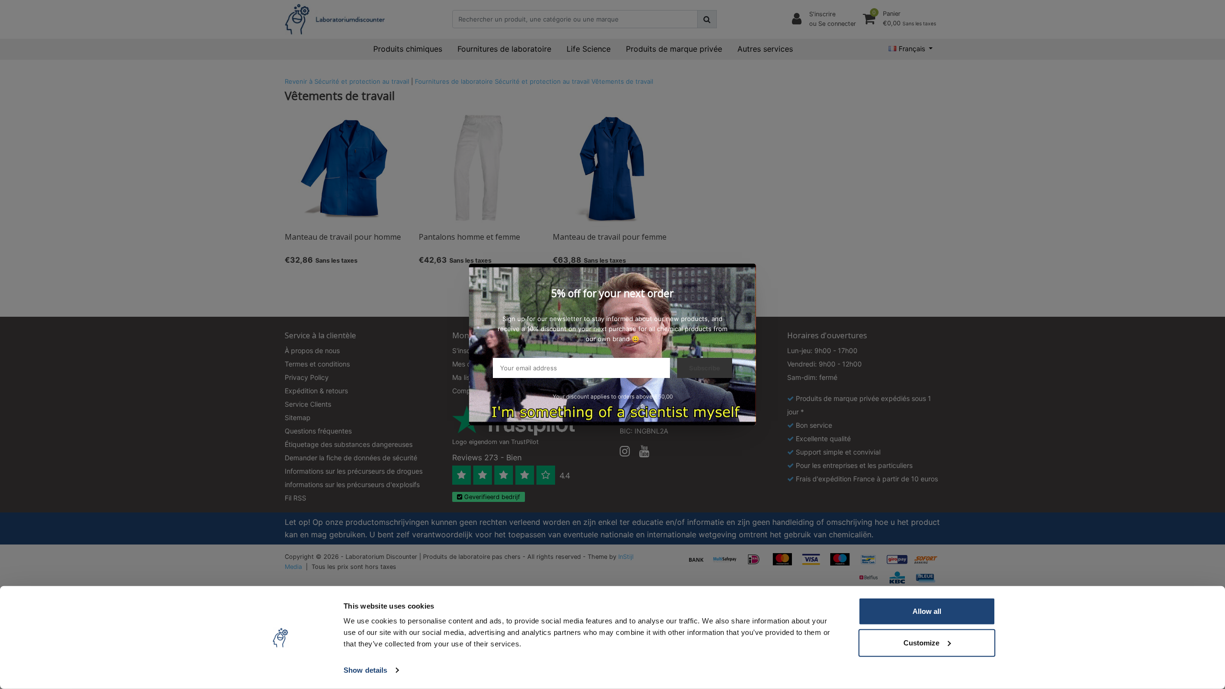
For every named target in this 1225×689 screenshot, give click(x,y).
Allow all (927, 611)
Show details (365, 670)
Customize (921, 642)
